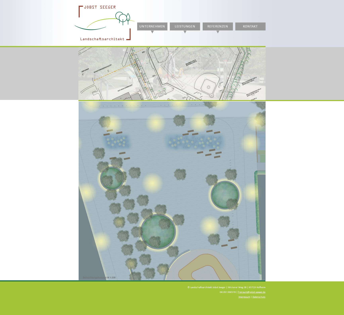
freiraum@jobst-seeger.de (251, 292)
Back (85, 84)
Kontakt (250, 26)
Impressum (244, 297)
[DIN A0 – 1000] (172, 190)
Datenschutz (258, 297)
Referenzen (217, 26)
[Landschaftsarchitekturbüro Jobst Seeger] (105, 40)
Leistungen (185, 26)
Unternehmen (152, 26)
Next (259, 84)
